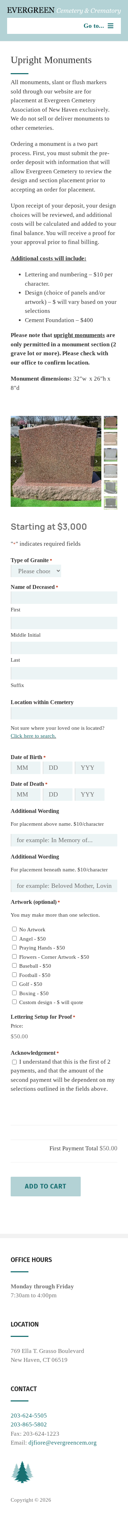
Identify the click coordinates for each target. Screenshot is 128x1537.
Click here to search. (33, 736)
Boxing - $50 (34, 993)
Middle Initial (26, 635)
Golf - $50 (30, 984)
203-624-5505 (29, 1415)
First (15, 609)
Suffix (17, 685)
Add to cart (45, 1186)
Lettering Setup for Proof (43, 1017)
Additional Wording (35, 811)
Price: (17, 1026)
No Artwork (32, 929)
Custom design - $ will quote (51, 1002)
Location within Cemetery (42, 702)
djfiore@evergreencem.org (62, 1442)
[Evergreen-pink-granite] (56, 461)
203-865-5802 (29, 1424)
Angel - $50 (32, 939)
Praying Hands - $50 (42, 948)
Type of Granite (31, 560)
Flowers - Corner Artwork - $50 (54, 957)
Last (15, 660)
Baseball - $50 (35, 966)
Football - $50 (34, 975)
